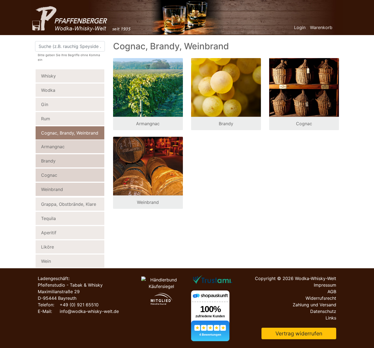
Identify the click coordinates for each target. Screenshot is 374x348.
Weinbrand (52, 189)
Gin (44, 104)
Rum (45, 118)
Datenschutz (323, 311)
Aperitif (48, 232)
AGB (331, 291)
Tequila (48, 218)
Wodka (48, 90)
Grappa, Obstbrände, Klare (68, 204)
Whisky (48, 76)
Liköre (47, 247)
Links (331, 318)
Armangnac (53, 146)
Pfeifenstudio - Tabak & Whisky (70, 285)
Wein (46, 261)
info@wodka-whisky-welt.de (89, 311)
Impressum (325, 285)
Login (300, 27)
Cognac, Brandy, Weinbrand (69, 133)
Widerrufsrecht (321, 298)
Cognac (49, 175)
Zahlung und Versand (314, 304)
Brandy (48, 161)
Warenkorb (321, 27)
